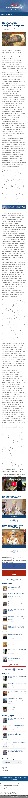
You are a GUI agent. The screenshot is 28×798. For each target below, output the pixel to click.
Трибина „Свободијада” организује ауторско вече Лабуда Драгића (16, 726)
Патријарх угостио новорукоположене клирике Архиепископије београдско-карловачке (17, 618)
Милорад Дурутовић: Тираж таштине (16, 707)
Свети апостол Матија (13, 642)
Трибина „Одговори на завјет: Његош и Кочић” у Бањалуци (16, 743)
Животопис (14, 546)
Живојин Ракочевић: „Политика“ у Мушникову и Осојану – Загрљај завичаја (15, 700)
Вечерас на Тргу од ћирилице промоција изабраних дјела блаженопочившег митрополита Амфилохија (15, 735)
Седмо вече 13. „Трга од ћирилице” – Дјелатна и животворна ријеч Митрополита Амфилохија (16, 595)
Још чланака (14, 665)
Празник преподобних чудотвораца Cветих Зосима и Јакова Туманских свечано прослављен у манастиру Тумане (16, 627)
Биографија (14, 516)
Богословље (5, 29)
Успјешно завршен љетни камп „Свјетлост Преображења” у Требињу (16, 602)
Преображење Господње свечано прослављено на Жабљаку (16, 657)
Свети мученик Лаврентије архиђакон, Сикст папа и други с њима (16, 586)
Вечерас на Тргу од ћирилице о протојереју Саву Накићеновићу (15, 751)
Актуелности (15, 28)
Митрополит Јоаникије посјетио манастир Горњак (15, 635)
